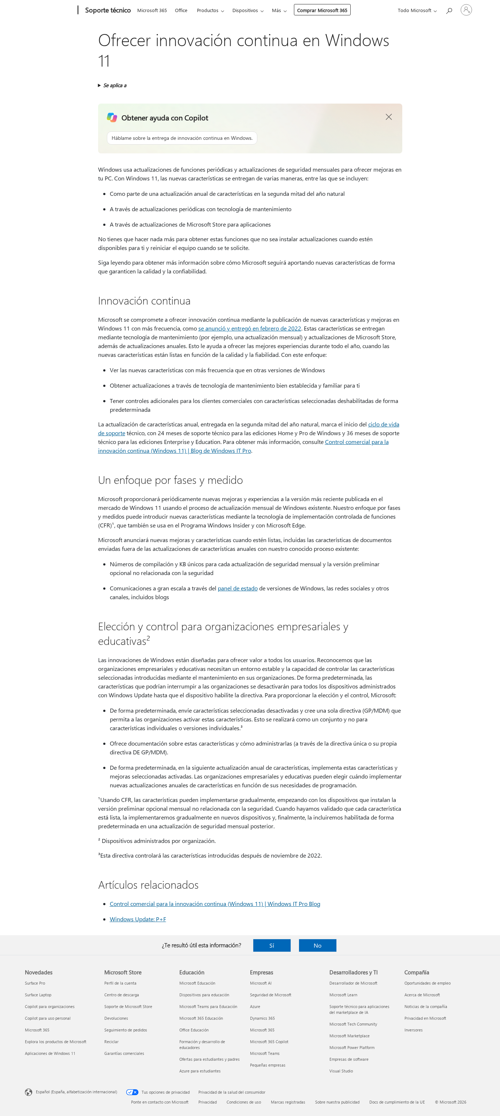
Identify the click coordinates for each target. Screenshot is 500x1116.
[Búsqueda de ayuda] (448, 9)
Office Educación (194, 1030)
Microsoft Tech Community (353, 1024)
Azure (255, 1006)
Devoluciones (116, 1018)
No (317, 945)
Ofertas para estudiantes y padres (209, 1059)
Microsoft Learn (343, 994)
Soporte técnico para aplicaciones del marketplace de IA (359, 1009)
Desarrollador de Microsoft (353, 983)
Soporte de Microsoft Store (128, 1006)
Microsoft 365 (152, 10)
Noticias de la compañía (425, 1006)
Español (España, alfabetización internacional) (76, 1091)
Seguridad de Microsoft (270, 994)
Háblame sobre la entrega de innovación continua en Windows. (182, 137)
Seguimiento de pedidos (125, 1030)
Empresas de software (349, 1059)
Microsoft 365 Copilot (269, 1041)
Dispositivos (245, 10)
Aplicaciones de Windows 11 (50, 1053)
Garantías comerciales (124, 1053)
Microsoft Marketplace (349, 1035)
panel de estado (238, 588)
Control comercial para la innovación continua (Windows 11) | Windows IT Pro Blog (215, 903)
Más (276, 10)
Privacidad (207, 1102)
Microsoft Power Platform (351, 1047)
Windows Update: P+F (138, 919)
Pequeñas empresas (268, 1065)
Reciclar (111, 1041)
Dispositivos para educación (204, 994)
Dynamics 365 (262, 1018)
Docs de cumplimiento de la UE (397, 1102)
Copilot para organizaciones (50, 1006)
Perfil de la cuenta (120, 983)
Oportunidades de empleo (427, 983)
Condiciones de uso (244, 1102)
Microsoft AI (261, 983)
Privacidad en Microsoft (425, 1018)
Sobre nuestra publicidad (337, 1102)
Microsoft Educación (197, 983)
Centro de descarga (121, 994)
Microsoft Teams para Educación (208, 1006)
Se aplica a (114, 85)
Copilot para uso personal (48, 1018)
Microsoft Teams (265, 1053)
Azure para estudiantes (200, 1071)
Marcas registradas (288, 1102)
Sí (271, 945)
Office (181, 10)
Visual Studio (341, 1071)
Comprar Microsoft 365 (322, 10)
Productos (208, 10)
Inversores (413, 1030)
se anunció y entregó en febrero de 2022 (249, 328)
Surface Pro (35, 983)
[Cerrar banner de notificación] (389, 117)
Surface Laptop (38, 994)
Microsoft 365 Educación (201, 1018)
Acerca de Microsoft (422, 994)
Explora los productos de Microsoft (55, 1041)
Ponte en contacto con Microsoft (160, 1102)
